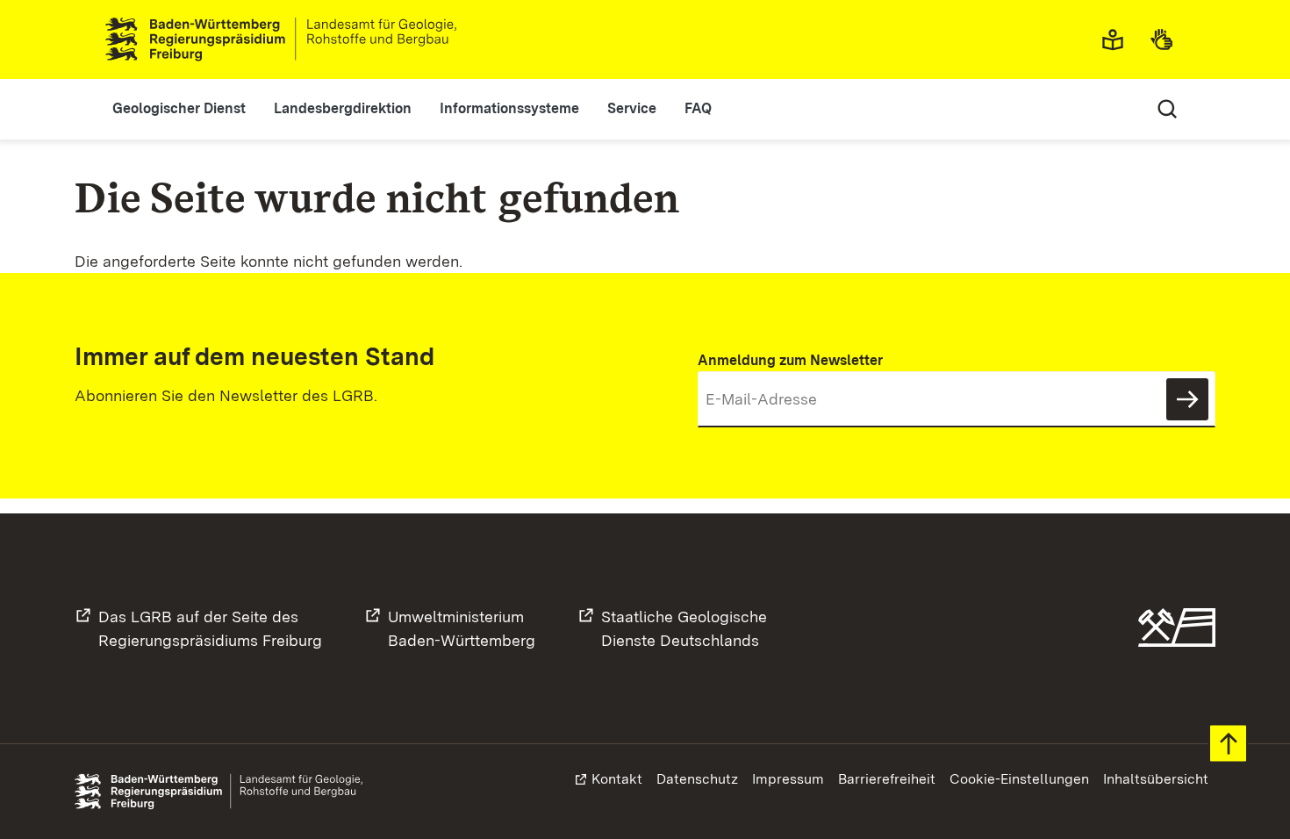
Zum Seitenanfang (1228, 744)
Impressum (788, 779)
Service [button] (631, 108)
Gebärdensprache (1167, 39)
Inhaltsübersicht (1155, 779)
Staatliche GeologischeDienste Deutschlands (684, 628)
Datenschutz (697, 779)
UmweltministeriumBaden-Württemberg (461, 628)
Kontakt (616, 779)
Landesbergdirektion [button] (343, 108)
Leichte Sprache (1118, 39)
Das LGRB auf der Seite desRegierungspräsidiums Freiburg (210, 628)
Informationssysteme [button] (509, 108)
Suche (1167, 108)
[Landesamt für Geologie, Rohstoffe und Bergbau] (287, 39)
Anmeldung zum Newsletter (790, 360)
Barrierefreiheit (886, 779)
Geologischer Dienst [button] (179, 108)
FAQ (698, 108)
